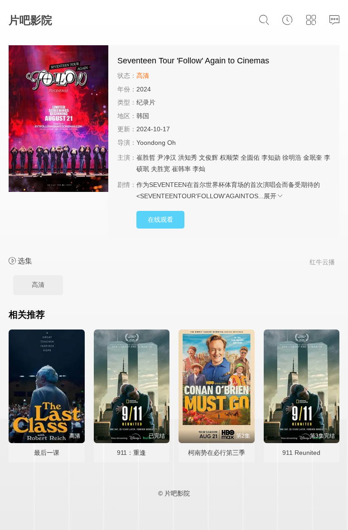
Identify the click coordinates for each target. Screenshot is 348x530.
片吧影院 (30, 20)
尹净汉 (166, 157)
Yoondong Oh (156, 142)
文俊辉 (208, 157)
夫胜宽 (160, 168)
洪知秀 (187, 157)
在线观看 (160, 219)
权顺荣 (229, 157)
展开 (270, 196)
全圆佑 (250, 157)
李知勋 (270, 157)
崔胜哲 (145, 157)
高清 (38, 284)
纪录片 (145, 102)
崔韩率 (181, 168)
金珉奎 (312, 157)
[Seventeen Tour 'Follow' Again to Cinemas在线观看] (58, 120)
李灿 (199, 168)
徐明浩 (291, 157)
